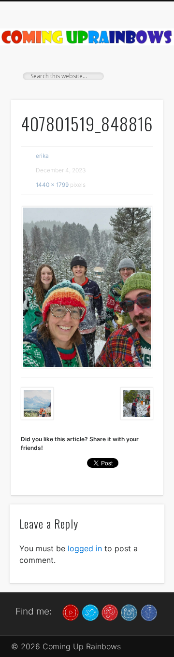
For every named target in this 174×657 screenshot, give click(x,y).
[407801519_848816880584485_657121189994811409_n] (87, 287)
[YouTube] (70, 611)
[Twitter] (90, 611)
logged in (85, 548)
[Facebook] (149, 611)
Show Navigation (140, 86)
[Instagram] (129, 611)
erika (42, 155)
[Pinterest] (110, 611)
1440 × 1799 (52, 184)
